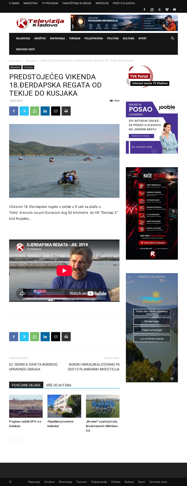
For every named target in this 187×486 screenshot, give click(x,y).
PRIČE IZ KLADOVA (124, 3)
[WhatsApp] (34, 111)
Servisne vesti (25, 49)
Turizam (74, 38)
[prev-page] (12, 440)
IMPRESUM (102, 3)
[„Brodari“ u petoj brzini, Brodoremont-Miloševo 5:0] (102, 406)
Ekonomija (57, 38)
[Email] (55, 111)
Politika (113, 38)
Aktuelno (30, 61)
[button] (172, 38)
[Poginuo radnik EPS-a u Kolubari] (26, 406)
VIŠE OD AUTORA (58, 385)
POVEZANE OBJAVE (26, 385)
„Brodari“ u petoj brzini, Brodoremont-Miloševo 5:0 (102, 426)
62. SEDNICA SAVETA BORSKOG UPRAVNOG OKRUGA (33, 366)
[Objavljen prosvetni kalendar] (64, 406)
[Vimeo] (167, 9)
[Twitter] (159, 9)
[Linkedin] (45, 111)
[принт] (66, 111)
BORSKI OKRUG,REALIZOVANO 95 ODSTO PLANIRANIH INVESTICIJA (93, 366)
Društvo (40, 38)
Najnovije (23, 38)
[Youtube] (174, 9)
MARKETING (30, 3)
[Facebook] (144, 9)
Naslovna (15, 61)
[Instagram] (151, 9)
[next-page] (19, 440)
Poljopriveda (93, 38)
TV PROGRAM (50, 3)
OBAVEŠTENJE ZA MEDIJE (76, 3)
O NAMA (14, 3)
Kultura (128, 38)
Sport (142, 38)
